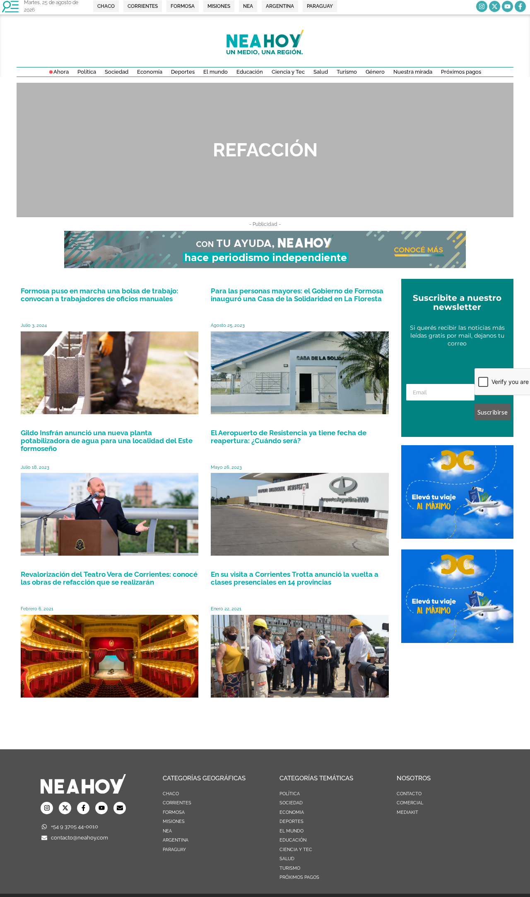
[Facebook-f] (520, 6)
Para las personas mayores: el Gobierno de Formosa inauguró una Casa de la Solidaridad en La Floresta (297, 295)
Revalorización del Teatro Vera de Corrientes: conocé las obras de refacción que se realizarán (109, 578)
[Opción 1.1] (265, 265)
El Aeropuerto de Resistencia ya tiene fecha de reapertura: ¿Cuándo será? (288, 437)
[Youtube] (507, 6)
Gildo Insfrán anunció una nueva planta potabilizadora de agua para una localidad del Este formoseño (107, 441)
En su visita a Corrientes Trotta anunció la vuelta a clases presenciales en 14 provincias (294, 578)
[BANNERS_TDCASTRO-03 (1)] (457, 536)
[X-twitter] (494, 6)
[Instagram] (481, 6)
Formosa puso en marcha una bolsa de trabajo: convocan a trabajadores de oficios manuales (99, 295)
